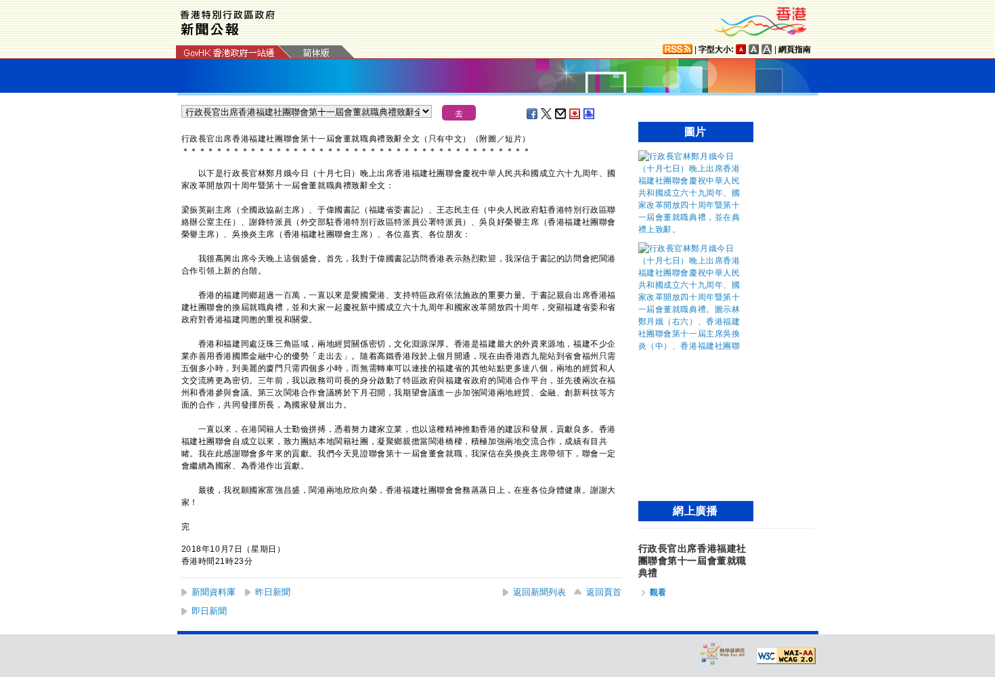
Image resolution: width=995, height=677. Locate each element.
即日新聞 (209, 611)
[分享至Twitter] (547, 113)
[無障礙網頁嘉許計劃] (723, 653)
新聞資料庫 (214, 592)
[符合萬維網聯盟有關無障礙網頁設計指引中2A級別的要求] (786, 656)
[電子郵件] (561, 113)
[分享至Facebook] (533, 113)
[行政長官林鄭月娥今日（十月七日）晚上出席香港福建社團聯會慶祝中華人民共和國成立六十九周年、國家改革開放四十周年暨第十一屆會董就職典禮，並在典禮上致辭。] (692, 229)
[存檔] (575, 113)
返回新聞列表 (539, 592)
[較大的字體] (754, 49)
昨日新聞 (272, 592)
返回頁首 (603, 592)
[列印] (589, 113)
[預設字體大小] (741, 49)
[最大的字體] (766, 49)
